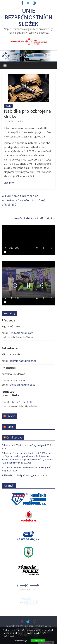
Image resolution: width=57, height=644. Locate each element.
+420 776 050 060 (21, 402)
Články (8, 106)
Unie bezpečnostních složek (29, 17)
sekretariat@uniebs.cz (23, 361)
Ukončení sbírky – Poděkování (34, 218)
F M (21, 121)
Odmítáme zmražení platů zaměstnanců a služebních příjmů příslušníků (23, 200)
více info (9, 182)
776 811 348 (18, 380)
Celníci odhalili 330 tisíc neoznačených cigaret (24, 445)
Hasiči (10, 427)
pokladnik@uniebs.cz (22, 384)
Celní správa (14, 437)
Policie (10, 416)
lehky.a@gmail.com (21, 333)
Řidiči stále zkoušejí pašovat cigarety (20, 475)
